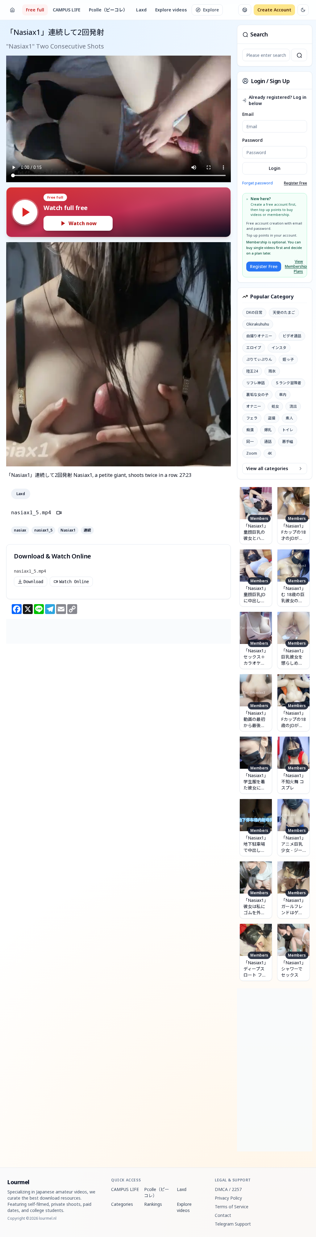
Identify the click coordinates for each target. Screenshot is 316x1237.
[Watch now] (25, 212)
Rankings (153, 1204)
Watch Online (74, 581)
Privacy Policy (228, 1198)
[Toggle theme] (303, 9)
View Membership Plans (294, 266)
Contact (223, 1215)
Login (275, 168)
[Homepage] (12, 10)
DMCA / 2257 (228, 1189)
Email (248, 114)
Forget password (257, 183)
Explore (211, 10)
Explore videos (171, 10)
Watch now (83, 223)
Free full (35, 10)
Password (252, 140)
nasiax (20, 530)
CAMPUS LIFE (66, 10)
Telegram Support (233, 1224)
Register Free (295, 183)
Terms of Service (231, 1207)
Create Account (274, 10)
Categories (122, 1204)
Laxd (141, 10)
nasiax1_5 (43, 530)
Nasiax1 (68, 530)
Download (33, 581)
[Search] (299, 55)
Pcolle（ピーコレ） (108, 10)
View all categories (267, 468)
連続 (87, 530)
